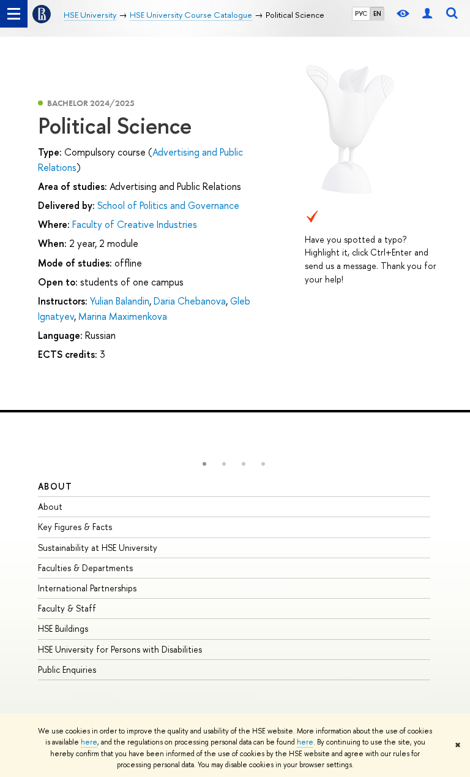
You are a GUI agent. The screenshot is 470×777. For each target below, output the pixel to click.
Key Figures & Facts (75, 527)
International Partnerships (87, 588)
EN (377, 13)
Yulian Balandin (119, 301)
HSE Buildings (63, 628)
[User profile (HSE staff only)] (427, 14)
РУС (361, 13)
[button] (204, 463)
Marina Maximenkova (122, 316)
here (89, 742)
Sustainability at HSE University (97, 547)
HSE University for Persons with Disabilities (120, 649)
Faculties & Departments (85, 568)
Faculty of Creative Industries (134, 224)
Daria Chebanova (190, 301)
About (55, 486)
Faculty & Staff (67, 608)
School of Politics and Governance (168, 205)
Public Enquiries (67, 669)
